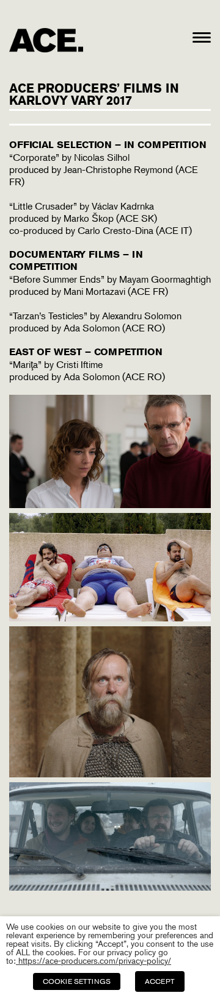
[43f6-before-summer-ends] (110, 618)
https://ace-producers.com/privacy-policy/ (93, 960)
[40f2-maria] (110, 887)
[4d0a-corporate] (110, 504)
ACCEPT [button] (160, 981)
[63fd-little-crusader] (110, 774)
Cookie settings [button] (77, 981)
